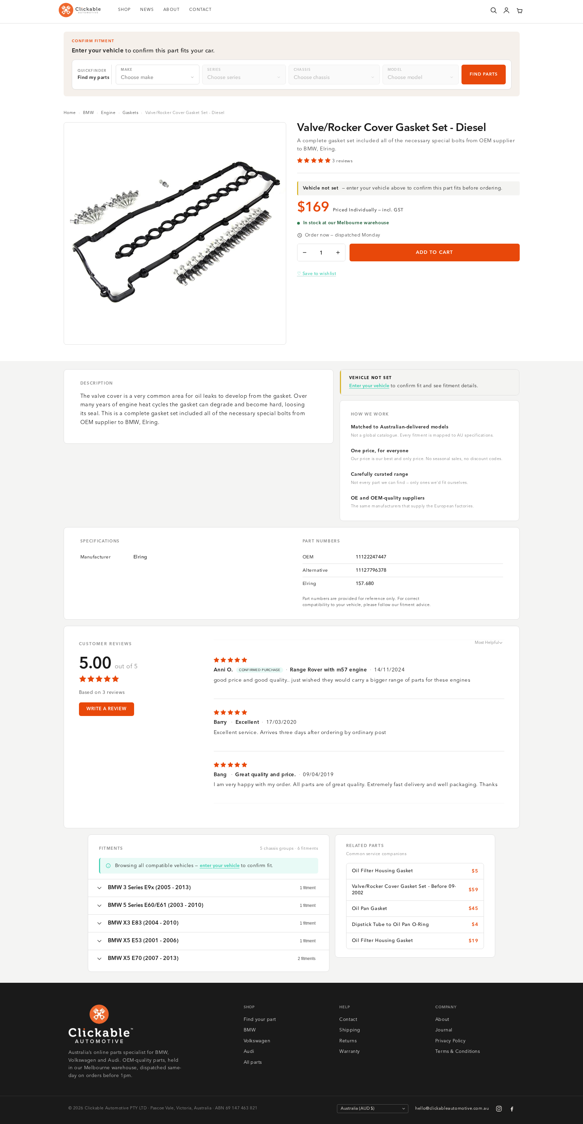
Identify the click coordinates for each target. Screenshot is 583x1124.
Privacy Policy (450, 1041)
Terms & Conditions (457, 1051)
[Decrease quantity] (304, 252)
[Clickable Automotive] (80, 10)
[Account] (506, 10)
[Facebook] (512, 1109)
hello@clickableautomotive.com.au (452, 1109)
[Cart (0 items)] (519, 10)
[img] (359, 660)
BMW (88, 113)
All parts (253, 1062)
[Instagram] (499, 1109)
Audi (249, 1051)
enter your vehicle (220, 865)
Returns (348, 1041)
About (442, 1019)
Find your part (260, 1019)
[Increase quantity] (338, 252)
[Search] (493, 10)
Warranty (349, 1051)
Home (70, 113)
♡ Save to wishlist (316, 273)
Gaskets (130, 113)
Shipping (349, 1030)
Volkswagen (257, 1041)
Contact (348, 1019)
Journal (443, 1030)
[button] (519, 10)
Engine (108, 113)
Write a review (106, 709)
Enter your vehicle (369, 386)
